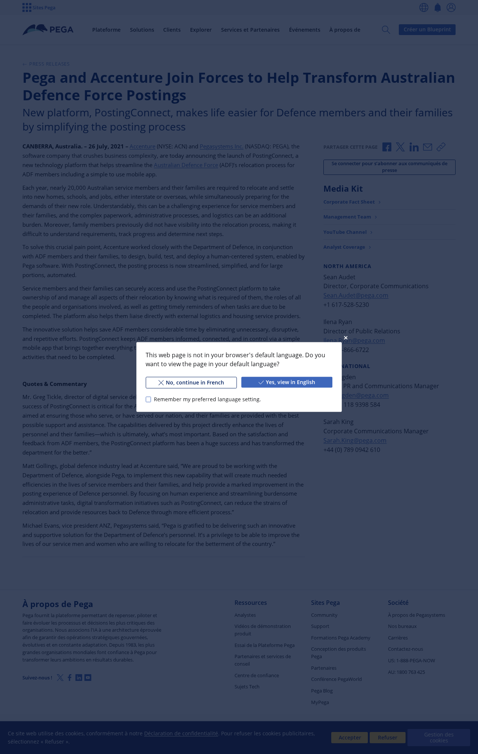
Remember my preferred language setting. (207, 399)
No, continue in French (195, 382)
